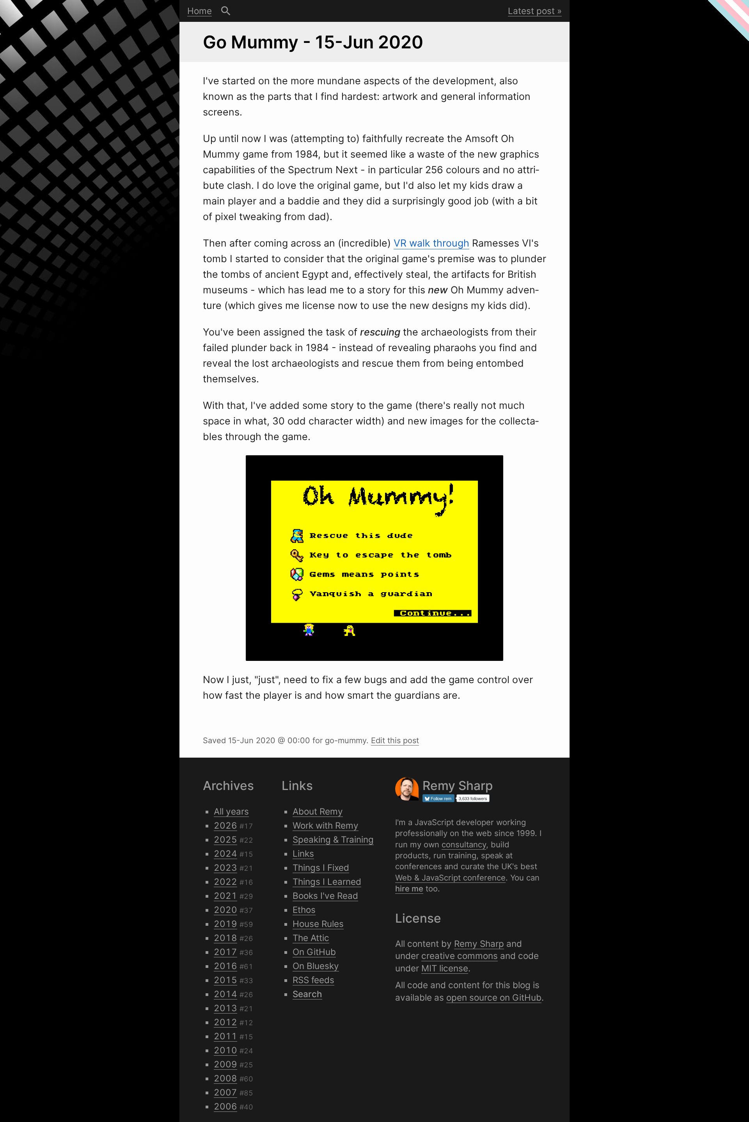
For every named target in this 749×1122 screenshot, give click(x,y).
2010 (225, 1050)
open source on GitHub (493, 997)
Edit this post (395, 740)
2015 (225, 980)
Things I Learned (327, 881)
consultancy (464, 844)
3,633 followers (473, 798)
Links (303, 853)
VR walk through (431, 243)
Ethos (304, 909)
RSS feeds (313, 980)
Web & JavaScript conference (450, 877)
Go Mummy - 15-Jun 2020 (313, 42)
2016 (225, 965)
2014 (225, 994)
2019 (225, 923)
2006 (225, 1106)
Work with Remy (326, 825)
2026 (225, 825)
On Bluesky (316, 965)
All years (231, 811)
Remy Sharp (479, 943)
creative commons (459, 955)
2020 (225, 909)
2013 (225, 1008)
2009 (225, 1064)
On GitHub (314, 951)
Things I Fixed (321, 867)
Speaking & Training (333, 839)
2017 (225, 951)
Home (199, 10)
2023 (225, 867)
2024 (225, 853)
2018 (225, 937)
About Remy (318, 811)
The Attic (311, 937)
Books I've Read (325, 895)
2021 (225, 895)
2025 (225, 839)
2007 (225, 1092)
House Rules (318, 923)
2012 (225, 1022)
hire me (409, 888)
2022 (225, 881)
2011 (225, 1036)
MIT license (444, 968)
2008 (225, 1078)
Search (226, 11)
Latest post (531, 10)
